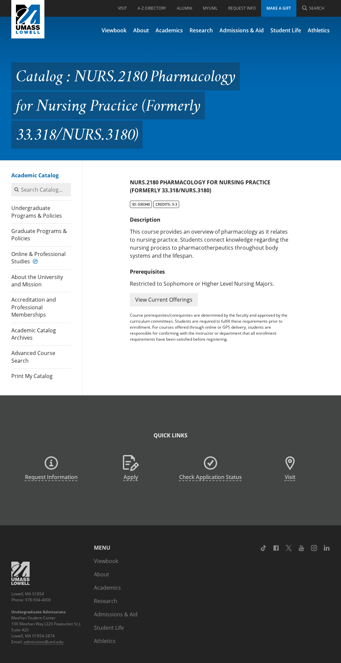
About (141, 30)
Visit (122, 8)
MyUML (210, 8)
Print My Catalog (32, 376)
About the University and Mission (37, 280)
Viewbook (114, 30)
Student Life (285, 30)
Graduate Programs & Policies (39, 234)
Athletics (319, 30)
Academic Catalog (35, 175)
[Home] (28, 19)
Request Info (242, 8)
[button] (164, 299)
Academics (169, 30)
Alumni (184, 8)
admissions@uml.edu (43, 642)
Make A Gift (278, 8)
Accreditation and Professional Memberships (33, 307)
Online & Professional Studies (38, 257)
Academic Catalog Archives (33, 334)
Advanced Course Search (33, 356)
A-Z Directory (152, 8)
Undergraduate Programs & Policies (36, 211)
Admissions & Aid (241, 30)
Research (201, 30)
